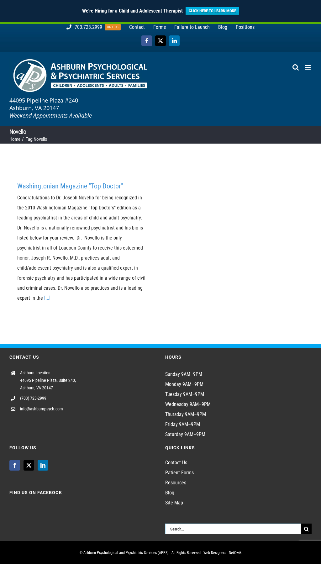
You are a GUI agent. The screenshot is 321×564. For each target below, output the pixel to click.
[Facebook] (14, 465)
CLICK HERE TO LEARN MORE (212, 10)
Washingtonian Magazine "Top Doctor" (70, 186)
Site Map (174, 503)
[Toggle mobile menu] (308, 67)
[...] (47, 298)
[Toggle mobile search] (295, 67)
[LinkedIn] (43, 465)
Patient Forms (179, 473)
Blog (169, 493)
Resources (175, 483)
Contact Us (176, 463)
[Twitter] (29, 465)
